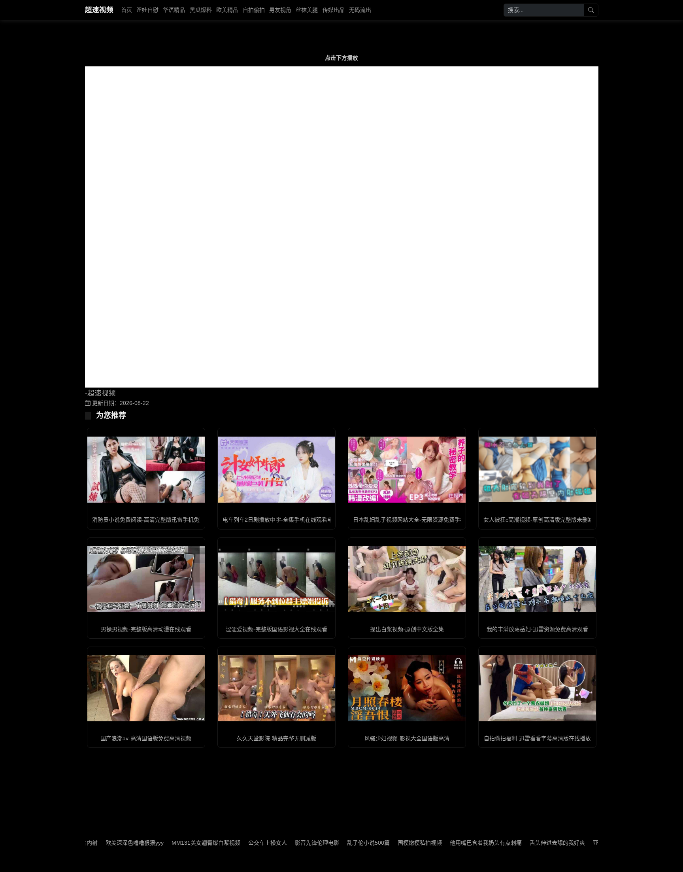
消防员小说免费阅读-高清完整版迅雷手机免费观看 (154, 519)
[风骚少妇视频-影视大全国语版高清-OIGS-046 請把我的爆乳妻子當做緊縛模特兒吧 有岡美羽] (407, 688)
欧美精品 (227, 10)
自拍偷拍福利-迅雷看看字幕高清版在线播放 (537, 738)
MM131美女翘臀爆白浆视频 (173, 843)
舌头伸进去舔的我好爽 (525, 843)
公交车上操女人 (235, 843)
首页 (126, 10)
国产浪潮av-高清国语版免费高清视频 (145, 738)
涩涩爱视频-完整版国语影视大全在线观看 (276, 629)
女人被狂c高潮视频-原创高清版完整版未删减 (538, 519)
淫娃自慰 (147, 10)
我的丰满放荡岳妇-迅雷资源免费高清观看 (537, 629)
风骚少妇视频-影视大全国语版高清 (406, 738)
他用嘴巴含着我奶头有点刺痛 (453, 843)
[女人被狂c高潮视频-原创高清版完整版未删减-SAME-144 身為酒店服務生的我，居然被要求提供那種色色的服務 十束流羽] (537, 469)
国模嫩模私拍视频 (387, 843)
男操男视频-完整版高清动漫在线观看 (146, 629)
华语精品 (174, 10)
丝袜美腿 (307, 10)
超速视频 (99, 10)
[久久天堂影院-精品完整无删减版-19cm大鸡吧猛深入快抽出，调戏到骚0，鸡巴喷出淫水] (276, 688)
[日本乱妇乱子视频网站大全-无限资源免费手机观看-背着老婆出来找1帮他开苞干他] (407, 470)
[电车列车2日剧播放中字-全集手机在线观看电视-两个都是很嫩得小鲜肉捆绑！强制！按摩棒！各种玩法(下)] (276, 470)
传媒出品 (334, 10)
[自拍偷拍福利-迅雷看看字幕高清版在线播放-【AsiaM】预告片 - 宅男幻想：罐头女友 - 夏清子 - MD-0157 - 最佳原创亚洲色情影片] (537, 688)
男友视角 (280, 10)
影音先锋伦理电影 (284, 843)
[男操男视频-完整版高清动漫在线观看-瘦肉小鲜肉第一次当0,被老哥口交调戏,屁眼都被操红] (146, 579)
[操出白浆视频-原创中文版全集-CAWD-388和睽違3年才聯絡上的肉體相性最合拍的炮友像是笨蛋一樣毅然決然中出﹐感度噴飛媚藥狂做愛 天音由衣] (407, 579)
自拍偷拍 (254, 10)
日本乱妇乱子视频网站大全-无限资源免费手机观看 (415, 519)
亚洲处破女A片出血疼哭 (589, 843)
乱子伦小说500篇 (336, 843)
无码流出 (360, 10)
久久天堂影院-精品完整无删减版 (276, 738)
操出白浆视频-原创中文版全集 (407, 629)
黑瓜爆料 (201, 10)
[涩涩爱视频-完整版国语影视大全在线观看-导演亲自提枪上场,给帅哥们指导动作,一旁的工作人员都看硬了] (276, 579)
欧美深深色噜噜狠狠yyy (102, 843)
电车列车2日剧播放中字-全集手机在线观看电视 (280, 519)
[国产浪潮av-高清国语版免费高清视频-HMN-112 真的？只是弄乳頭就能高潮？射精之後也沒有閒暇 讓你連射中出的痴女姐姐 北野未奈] (146, 688)
